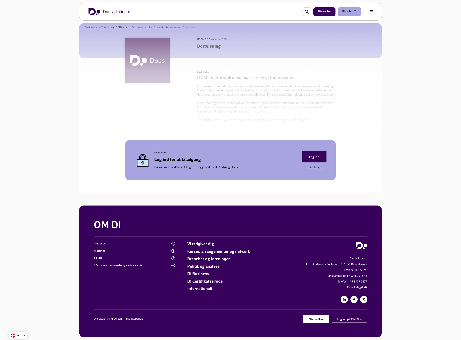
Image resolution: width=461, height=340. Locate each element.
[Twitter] (363, 299)
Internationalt (199, 289)
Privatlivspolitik (133, 319)
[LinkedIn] (344, 299)
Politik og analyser (204, 266)
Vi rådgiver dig (200, 244)
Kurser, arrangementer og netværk (218, 251)
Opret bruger (314, 167)
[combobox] (18, 335)
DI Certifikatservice (205, 281)
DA (18, 335)
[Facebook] (354, 299)
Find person (114, 319)
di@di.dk (361, 287)
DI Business (198, 274)
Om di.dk (99, 319)
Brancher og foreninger (208, 259)
